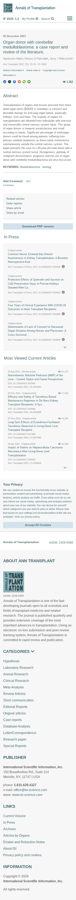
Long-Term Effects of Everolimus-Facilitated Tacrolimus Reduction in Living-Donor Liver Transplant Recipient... (34, 426)
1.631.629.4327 (25, 785)
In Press (9, 822)
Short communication (18, 700)
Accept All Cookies (38, 525)
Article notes (32, 70)
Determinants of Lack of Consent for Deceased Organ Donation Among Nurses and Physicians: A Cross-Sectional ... (37, 330)
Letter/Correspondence (19, 733)
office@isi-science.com (30, 790)
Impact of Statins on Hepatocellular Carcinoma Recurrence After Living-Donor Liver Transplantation (35, 451)
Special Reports (14, 746)
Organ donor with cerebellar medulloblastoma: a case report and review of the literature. (35, 47)
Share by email (15, 212)
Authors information (13, 70)
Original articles (14, 713)
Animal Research (15, 674)
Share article (13, 208)
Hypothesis (11, 661)
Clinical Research (16, 680)
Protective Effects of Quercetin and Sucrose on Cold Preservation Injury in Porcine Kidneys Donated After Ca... (36, 283)
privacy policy (32, 516)
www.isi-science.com (27, 795)
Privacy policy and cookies (22, 855)
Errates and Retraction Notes (24, 842)
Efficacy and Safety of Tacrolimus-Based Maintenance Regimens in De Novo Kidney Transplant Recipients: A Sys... (33, 400)
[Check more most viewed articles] (65, 468)
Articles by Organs (16, 835)
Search (46, 18)
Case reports (12, 720)
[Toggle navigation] (69, 18)
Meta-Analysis (13, 687)
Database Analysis (16, 726)
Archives (9, 829)
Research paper (14, 739)
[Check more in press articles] (65, 347)
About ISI (9, 848)
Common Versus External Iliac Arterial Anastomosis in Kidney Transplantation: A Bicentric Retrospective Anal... (38, 258)
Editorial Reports (15, 707)
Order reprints (14, 203)
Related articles (15, 198)
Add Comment (13, 181)
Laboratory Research (18, 667)
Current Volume (14, 816)
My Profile (28, 18)
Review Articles (14, 693)
